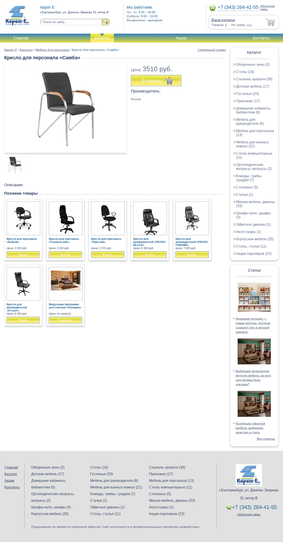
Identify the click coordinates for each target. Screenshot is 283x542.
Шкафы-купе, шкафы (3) (51, 507)
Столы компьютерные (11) (170, 487)
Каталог (102, 38)
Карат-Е (10, 50)
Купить (23, 254)
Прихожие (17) (248, 101)
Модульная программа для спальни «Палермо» (65, 306)
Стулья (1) (244, 194)
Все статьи (266, 438)
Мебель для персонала (52, 50)
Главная (21, 38)
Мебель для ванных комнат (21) (252, 144)
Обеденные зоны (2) (253, 64)
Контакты (261, 38)
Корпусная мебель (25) (254, 239)
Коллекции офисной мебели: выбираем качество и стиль (250, 428)
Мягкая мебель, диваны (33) (172, 500)
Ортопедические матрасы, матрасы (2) (254, 167)
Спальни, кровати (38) (254, 79)
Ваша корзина (223, 20)
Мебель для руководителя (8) (250, 121)
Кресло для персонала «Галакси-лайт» (64, 240)
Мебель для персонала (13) (171, 480)
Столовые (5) (247, 187)
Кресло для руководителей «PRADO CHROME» (192, 242)
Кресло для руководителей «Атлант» (17, 307)
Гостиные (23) (247, 94)
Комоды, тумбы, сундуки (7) (249, 178)
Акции (181, 38)
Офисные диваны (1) (253, 224)
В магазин (65, 320)
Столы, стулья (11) (251, 246)
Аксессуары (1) (248, 232)
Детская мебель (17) (252, 86)
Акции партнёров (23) (254, 254)
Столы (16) (245, 72)
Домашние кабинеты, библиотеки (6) (253, 110)
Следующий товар (212, 50)
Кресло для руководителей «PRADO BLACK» (149, 242)
